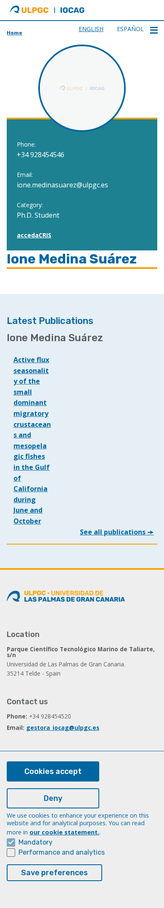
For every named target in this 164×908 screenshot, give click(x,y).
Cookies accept (53, 771)
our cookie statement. (64, 832)
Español (130, 29)
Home (14, 33)
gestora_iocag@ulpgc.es (62, 728)
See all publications (113, 532)
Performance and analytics (62, 852)
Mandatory (36, 842)
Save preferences (54, 872)
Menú (154, 30)
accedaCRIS (34, 235)
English (91, 29)
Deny (53, 798)
